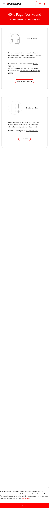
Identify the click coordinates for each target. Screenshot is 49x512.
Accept (24, 505)
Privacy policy (26, 498)
